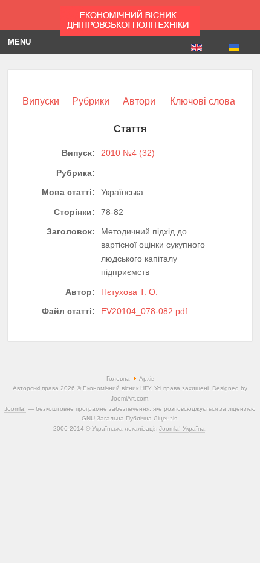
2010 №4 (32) (128, 153)
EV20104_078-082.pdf (144, 311)
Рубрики (90, 101)
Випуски (40, 101)
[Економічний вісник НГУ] (130, 18)
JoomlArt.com (129, 398)
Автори (139, 101)
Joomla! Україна (182, 428)
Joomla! (15, 408)
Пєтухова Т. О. (129, 292)
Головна (118, 378)
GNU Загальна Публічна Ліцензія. (130, 418)
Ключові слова (202, 101)
